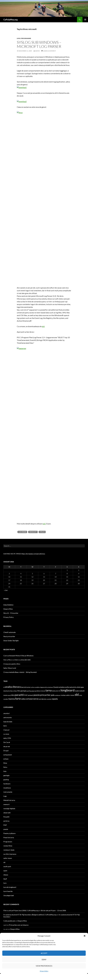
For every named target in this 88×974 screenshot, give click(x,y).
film (18, 691)
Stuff (5, 879)
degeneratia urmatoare (46, 687)
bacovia (23, 687)
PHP (26, 695)
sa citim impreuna (9, 854)
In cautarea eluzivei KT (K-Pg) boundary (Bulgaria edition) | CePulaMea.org (29, 915)
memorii (6, 804)
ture (4, 883)
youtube (49, 699)
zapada (55, 699)
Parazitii (6, 817)
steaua (5, 875)
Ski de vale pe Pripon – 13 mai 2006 (53, 910)
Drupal (5, 751)
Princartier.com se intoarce (18, 925)
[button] (84, 936)
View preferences (44, 966)
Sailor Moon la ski (9, 668)
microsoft (33, 532)
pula (52, 695)
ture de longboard (9, 887)
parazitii (19, 694)
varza (35, 698)
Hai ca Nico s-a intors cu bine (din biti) (16, 660)
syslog (42, 532)
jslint (57, 691)
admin (37, 51)
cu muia (6, 734)
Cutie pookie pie (9, 921)
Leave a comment (49, 51)
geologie (23, 691)
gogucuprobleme (36, 691)
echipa (11, 691)
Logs (19, 38)
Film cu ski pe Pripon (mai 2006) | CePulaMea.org (20, 910)
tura (18, 698)
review (63, 695)
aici (43, 326)
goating (29, 691)
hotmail (43, 691)
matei (77, 691)
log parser (22, 532)
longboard (67, 690)
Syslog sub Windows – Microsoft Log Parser (39, 44)
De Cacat (6, 742)
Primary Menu (85, 19)
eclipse (15, 691)
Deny (44, 959)
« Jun (6, 590)
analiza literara (13, 686)
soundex (5, 699)
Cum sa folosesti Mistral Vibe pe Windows (18, 656)
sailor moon (70, 695)
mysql (9, 695)
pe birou (6, 821)
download (6, 691)
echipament (7, 755)
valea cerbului (27, 699)
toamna (11, 699)
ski (77, 694)
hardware (6, 784)
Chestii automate (9, 632)
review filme (7, 846)
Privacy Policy (44, 971)
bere (5, 726)
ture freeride (7, 891)
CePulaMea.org (10, 19)
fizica (5, 767)
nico (12, 695)
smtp (80, 695)
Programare (26, 38)
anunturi (6, 713)
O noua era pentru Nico (11, 664)
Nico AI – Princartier (10, 613)
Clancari (6, 730)
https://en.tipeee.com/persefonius (33, 554)
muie (5, 695)
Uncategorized (8, 895)
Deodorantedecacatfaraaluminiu (65, 687)
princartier (45, 695)
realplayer (57, 695)
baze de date (7, 722)
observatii (7, 813)
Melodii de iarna (9, 800)
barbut (28, 687)
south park (7, 866)
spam (5, 871)
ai (4, 687)
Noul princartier (9, 636)
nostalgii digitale (9, 808)
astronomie (7, 717)
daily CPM (7, 738)
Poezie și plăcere (9, 833)
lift (59, 691)
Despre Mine (8, 609)
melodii (82, 691)
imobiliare (7, 788)
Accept (44, 953)
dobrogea (80, 687)
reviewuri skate (8, 850)
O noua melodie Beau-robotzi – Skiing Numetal (20, 672)
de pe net (6, 746)
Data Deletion (8, 605)
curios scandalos (35, 687)
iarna (49, 690)
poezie (36, 695)
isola (53, 691)
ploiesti (30, 695)
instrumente (7, 792)
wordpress (42, 699)
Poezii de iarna (8, 837)
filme (5, 763)
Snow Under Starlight (11, 641)
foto (4, 771)
